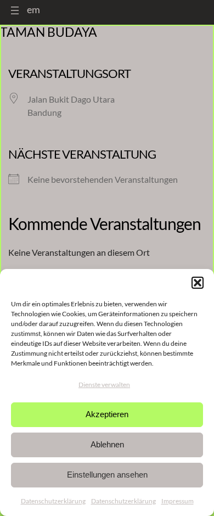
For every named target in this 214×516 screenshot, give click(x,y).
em (33, 9)
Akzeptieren (107, 414)
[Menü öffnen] (14, 10)
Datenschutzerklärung (53, 501)
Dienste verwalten (104, 384)
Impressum (177, 501)
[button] (197, 282)
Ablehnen (107, 444)
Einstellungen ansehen (107, 474)
